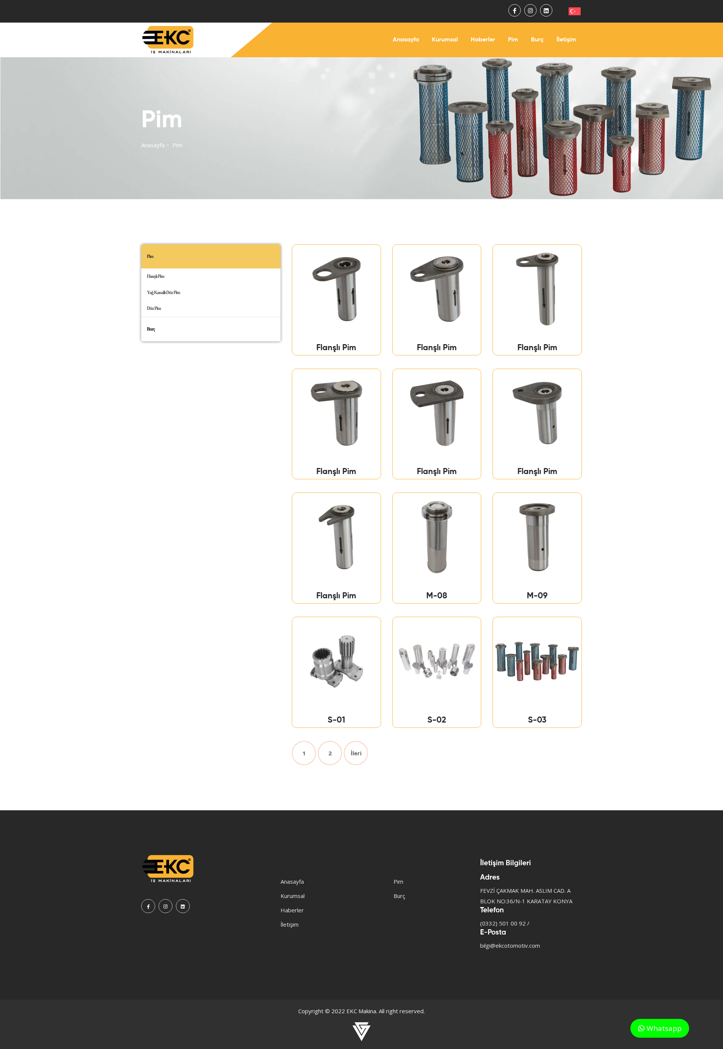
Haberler (483, 40)
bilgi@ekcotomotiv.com (510, 945)
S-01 (336, 720)
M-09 (537, 596)
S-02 (436, 720)
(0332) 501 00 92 (503, 923)
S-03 (537, 720)
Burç (537, 40)
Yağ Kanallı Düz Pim (163, 292)
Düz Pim (154, 308)
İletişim (566, 40)
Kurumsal (445, 40)
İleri (356, 753)
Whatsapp (663, 1028)
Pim (513, 40)
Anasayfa (406, 40)
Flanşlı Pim (155, 276)
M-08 (436, 596)
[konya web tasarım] (361, 1031)
